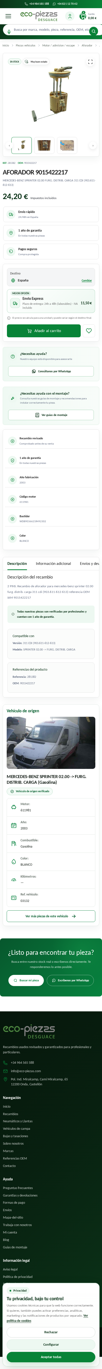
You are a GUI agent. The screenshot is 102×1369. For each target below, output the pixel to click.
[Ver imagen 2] (44, 145)
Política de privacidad (17, 1277)
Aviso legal (10, 1269)
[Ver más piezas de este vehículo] (51, 743)
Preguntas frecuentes (18, 1188)
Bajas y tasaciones (15, 1136)
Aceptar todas (51, 1357)
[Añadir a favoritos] (89, 330)
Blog (6, 1240)
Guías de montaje (15, 1247)
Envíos (7, 1210)
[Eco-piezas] (38, 16)
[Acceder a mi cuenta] (70, 16)
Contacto (9, 1166)
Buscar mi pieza (29, 980)
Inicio (6, 1106)
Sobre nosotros (13, 1143)
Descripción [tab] (17, 563)
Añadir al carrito (47, 330)
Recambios (10, 1114)
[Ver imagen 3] (67, 145)
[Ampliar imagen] (90, 62)
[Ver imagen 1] (21, 145)
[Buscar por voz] (9, 32)
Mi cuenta (10, 1232)
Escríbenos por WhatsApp (73, 980)
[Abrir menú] (8, 16)
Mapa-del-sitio (13, 1217)
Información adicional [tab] (53, 563)
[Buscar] (93, 31)
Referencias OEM (15, 1158)
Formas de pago (14, 1202)
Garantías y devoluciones (20, 1195)
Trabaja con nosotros (17, 1225)
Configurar (51, 1344)
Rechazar (51, 1332)
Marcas (8, 1151)
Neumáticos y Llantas (17, 1121)
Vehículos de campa (16, 1129)
